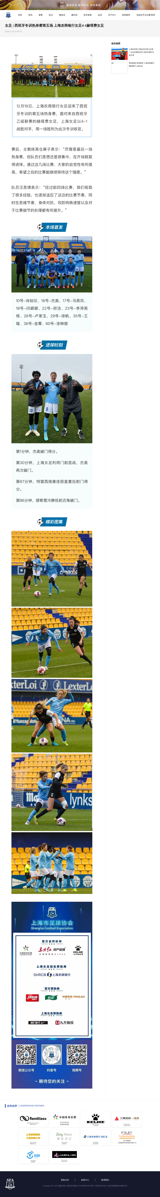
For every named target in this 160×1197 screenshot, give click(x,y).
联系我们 (105, 1180)
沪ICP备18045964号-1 (86, 1186)
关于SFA (112, 15)
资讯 (30, 15)
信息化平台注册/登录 (145, 15)
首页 (20, 15)
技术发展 (88, 15)
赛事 (41, 15)
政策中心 (85, 1180)
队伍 (51, 15)
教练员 (62, 15)
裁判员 (74, 15)
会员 (100, 15)
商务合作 (65, 1180)
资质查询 (126, 15)
